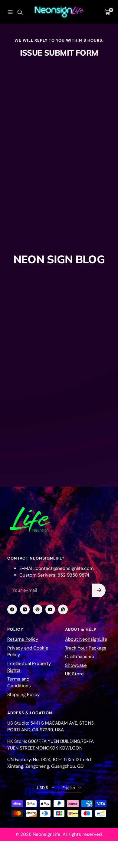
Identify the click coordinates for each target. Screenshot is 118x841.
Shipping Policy (23, 694)
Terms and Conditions (19, 682)
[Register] (99, 590)
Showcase (76, 665)
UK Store (74, 674)
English (68, 787)
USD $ (42, 787)
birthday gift (21, 391)
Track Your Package (86, 648)
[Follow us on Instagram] (25, 609)
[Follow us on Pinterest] (37, 609)
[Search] (20, 12)
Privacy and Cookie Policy (27, 651)
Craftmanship (79, 656)
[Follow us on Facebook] (12, 609)
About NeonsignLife (86, 639)
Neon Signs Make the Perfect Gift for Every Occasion (49, 409)
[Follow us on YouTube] (50, 609)
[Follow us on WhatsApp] (63, 609)
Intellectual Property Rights (29, 667)
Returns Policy (22, 639)
